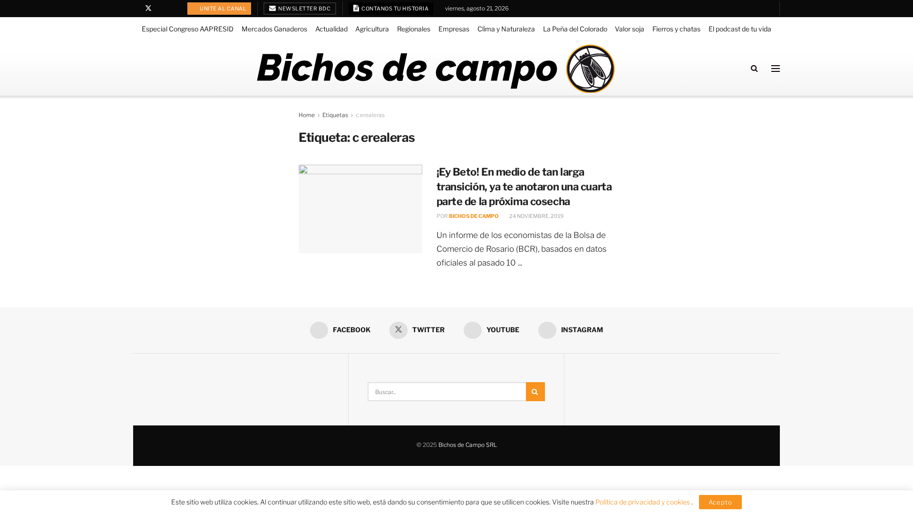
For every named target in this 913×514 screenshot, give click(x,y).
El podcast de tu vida (740, 29)
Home (307, 115)
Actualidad (331, 29)
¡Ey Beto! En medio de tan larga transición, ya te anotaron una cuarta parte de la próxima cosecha (524, 187)
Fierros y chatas (676, 29)
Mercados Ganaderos (274, 29)
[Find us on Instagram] (172, 8)
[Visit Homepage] (435, 68)
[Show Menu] (775, 68)
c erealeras (370, 115)
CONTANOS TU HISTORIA (394, 8)
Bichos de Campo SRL (467, 444)
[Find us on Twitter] (148, 8)
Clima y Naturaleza (506, 29)
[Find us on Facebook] (135, 8)
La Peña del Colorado (575, 29)
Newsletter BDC (304, 8)
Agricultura (372, 29)
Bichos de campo (474, 216)
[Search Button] (754, 68)
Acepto (720, 502)
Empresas (453, 29)
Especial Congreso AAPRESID (187, 29)
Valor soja (629, 29)
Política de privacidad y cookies (643, 502)
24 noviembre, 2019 (535, 216)
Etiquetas (335, 115)
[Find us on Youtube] (161, 8)
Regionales (413, 29)
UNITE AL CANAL (223, 8)
